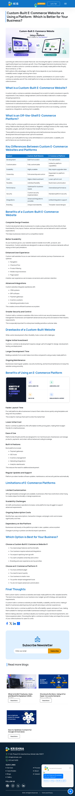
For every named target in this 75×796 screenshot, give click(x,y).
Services (10, 768)
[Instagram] (13, 785)
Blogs (9, 774)
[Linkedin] (23, 785)
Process (37, 768)
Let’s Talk (53, 4)
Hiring (52, 780)
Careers (37, 774)
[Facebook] (7, 785)
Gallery (9, 777)
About (36, 771)
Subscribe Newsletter (37, 645)
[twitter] (18, 785)
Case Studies (11, 771)
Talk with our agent (60, 780)
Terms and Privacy (47, 793)
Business (46, 780)
